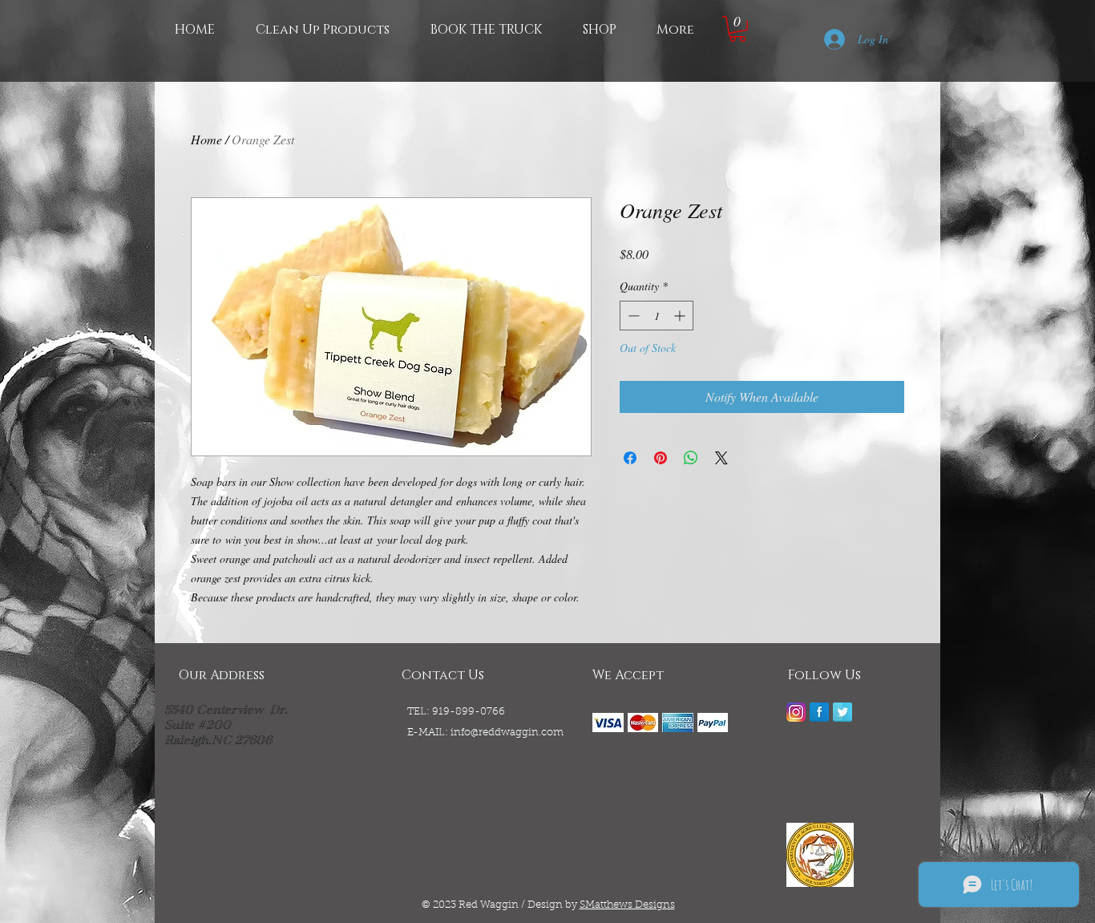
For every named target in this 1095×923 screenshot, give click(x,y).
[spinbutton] (656, 316)
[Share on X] (721, 458)
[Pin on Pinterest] (660, 458)
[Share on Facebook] (630, 458)
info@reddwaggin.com (507, 732)
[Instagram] (796, 712)
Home (206, 139)
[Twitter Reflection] (842, 712)
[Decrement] (632, 316)
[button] (737, 29)
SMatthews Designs (627, 905)
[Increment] (681, 316)
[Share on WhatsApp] (691, 458)
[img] (608, 722)
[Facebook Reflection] (819, 712)
